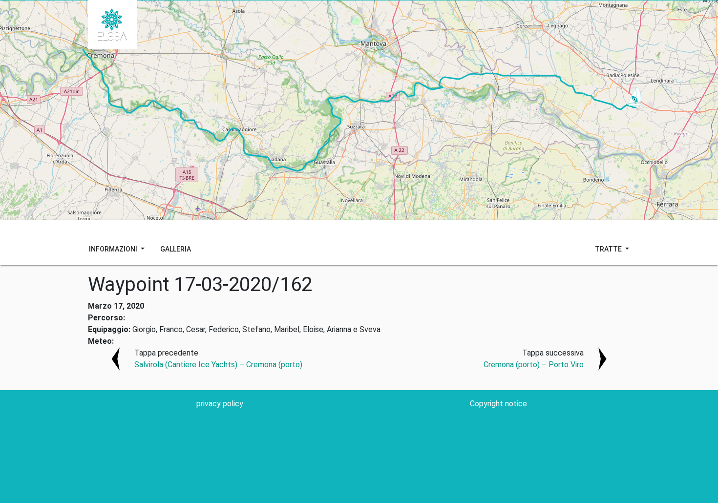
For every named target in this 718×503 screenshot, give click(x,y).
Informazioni (114, 249)
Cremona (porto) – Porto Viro (534, 364)
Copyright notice (498, 403)
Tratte (609, 249)
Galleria (175, 249)
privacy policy (219, 403)
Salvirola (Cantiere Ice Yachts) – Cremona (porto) (218, 364)
